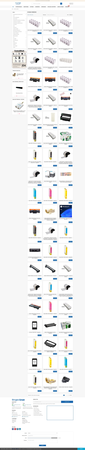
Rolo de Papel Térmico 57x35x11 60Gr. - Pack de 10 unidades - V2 (66, 87)
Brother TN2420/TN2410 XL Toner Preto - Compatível (50, 87)
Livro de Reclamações (36, 412)
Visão (68, 14)
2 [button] (16, 78)
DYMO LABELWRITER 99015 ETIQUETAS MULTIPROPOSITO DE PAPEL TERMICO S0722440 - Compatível (50, 219)
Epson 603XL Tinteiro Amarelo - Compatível (65, 200)
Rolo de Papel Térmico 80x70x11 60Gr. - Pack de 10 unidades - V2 (66, 49)
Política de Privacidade (36, 410)
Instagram (17, 429)
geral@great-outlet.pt (25, 416)
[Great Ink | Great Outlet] (18, 3)
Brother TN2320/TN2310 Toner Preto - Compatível (34, 314)
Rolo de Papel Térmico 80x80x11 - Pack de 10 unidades (50, 143)
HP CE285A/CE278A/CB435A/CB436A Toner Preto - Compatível (34, 257)
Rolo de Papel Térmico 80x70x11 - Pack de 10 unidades (50, 105)
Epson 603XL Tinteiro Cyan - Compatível (35, 200)
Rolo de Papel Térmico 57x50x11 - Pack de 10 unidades (65, 276)
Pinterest (15, 429)
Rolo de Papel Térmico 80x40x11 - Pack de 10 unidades (34, 125)
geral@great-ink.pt (15, 416)
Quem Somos (35, 407)
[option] (19, 75)
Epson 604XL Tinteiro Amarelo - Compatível (65, 257)
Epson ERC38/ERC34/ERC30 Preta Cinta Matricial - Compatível (50, 351)
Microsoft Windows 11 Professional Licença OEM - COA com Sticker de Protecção (65, 181)
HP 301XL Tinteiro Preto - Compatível (34, 332)
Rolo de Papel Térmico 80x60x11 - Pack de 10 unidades (50, 49)
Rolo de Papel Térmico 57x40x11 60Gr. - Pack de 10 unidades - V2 (35, 30)
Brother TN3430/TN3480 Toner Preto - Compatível (50, 333)
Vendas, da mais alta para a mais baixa (51, 14)
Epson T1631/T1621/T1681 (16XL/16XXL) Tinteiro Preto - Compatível (35, 162)
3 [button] (17, 78)
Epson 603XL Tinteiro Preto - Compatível (35, 143)
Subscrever (67, 401)
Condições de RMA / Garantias (37, 411)
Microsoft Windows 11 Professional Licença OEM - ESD (65, 219)
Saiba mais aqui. (38, 448)
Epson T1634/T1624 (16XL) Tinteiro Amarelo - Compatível (35, 351)
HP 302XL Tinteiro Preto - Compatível (34, 369)
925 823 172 (25, 404)
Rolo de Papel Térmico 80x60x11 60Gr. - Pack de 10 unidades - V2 (66, 30)
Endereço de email (24, 435)
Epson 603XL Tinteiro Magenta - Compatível (50, 200)
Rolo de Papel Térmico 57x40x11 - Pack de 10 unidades (34, 49)
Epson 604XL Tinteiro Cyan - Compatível (66, 237)
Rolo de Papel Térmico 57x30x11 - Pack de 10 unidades (65, 314)
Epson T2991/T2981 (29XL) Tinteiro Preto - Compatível (34, 387)
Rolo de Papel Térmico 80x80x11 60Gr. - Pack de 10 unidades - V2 (50, 67)
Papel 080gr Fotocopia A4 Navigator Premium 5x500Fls (65, 143)
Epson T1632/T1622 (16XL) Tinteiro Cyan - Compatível (50, 295)
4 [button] (18, 78)
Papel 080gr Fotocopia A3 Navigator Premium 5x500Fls (65, 333)
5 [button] (19, 78)
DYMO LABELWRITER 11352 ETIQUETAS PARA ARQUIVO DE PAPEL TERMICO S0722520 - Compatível (50, 388)
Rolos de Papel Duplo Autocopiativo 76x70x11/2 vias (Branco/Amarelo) (50, 125)
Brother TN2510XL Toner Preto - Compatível (34, 86)
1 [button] (15, 78)
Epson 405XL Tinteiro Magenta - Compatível (50, 313)
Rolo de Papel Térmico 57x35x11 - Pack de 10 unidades (50, 30)
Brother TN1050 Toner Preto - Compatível (50, 275)
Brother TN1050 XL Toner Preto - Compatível (34, 275)
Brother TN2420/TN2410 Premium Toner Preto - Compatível (66, 105)
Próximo (70, 395)
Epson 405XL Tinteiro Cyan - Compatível (66, 369)
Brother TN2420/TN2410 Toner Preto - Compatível (34, 219)
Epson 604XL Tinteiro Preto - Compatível (50, 161)
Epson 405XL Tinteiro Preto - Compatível (35, 237)
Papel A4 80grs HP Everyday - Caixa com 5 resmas (50, 181)
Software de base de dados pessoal (38, 415)
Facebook (13, 429)
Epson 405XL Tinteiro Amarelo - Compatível (50, 369)
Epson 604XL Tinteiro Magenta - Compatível (50, 257)
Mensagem (25, 440)
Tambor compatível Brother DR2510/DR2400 (65, 124)
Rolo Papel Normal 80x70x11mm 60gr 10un (65, 67)
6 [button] (20, 78)
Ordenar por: (44, 14)
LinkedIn (20, 429)
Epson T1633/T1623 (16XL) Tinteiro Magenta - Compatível (66, 351)
